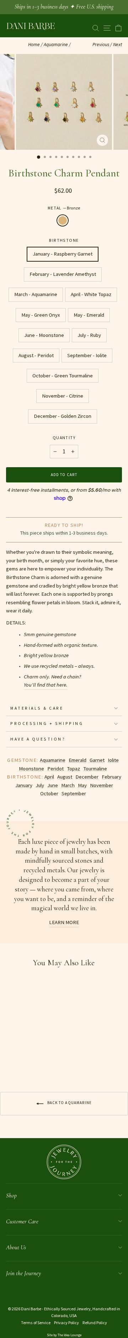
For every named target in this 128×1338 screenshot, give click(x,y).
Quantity (64, 437)
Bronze (62, 220)
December (86, 777)
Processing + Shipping (46, 723)
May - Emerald (89, 315)
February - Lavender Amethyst (63, 274)
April (49, 777)
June (52, 785)
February (111, 777)
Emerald (77, 760)
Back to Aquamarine (69, 1103)
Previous (100, 45)
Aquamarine (56, 45)
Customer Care (22, 1221)
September (74, 793)
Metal (64, 208)
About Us (16, 1247)
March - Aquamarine (35, 294)
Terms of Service (35, 1322)
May (82, 785)
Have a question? (38, 739)
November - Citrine (62, 396)
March (68, 785)
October (49, 793)
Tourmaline (95, 768)
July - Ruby (89, 335)
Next (117, 45)
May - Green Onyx (40, 315)
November (101, 785)
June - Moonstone (44, 335)
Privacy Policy (66, 1322)
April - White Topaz (91, 294)
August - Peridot (36, 355)
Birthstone (64, 240)
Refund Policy (94, 1322)
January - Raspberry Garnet (62, 254)
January (23, 785)
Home (34, 45)
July (40, 785)
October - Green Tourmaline (62, 375)
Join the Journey (23, 1273)
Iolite (113, 760)
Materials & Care (37, 708)
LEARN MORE (64, 922)
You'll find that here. (46, 685)
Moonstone (31, 768)
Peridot (55, 768)
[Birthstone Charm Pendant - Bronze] (10, 1063)
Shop (11, 1195)
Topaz (73, 768)
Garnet (97, 760)
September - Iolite (87, 355)
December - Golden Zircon (62, 416)
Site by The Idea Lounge (64, 1335)
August (64, 777)
